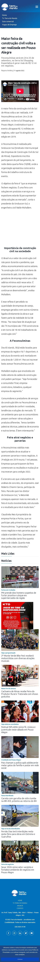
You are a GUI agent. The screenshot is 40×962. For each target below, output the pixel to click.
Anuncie (20, 906)
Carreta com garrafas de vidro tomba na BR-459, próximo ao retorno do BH (19, 799)
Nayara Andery (7, 70)
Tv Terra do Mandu (9, 18)
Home (4, 15)
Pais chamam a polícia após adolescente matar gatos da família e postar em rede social (20, 765)
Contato (20, 908)
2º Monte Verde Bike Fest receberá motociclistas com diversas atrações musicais (17, 658)
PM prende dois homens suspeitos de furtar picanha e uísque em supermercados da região (18, 595)
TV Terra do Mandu (20, 903)
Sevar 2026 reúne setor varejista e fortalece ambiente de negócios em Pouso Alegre (17, 870)
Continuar (20, 959)
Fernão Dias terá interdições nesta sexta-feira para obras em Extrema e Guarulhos (18, 834)
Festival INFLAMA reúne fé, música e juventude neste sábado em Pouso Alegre (18, 729)
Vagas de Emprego (9, 25)
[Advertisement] (20, 229)
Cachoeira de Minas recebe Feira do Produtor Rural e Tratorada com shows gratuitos (19, 694)
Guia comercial (8, 21)
